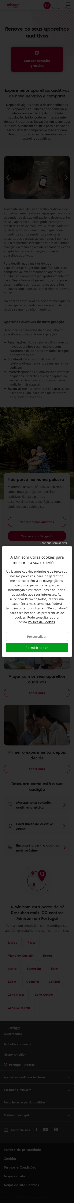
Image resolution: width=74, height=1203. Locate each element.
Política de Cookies (41, 622)
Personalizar (37, 636)
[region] (37, 601)
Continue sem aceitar (53, 543)
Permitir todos (36, 648)
